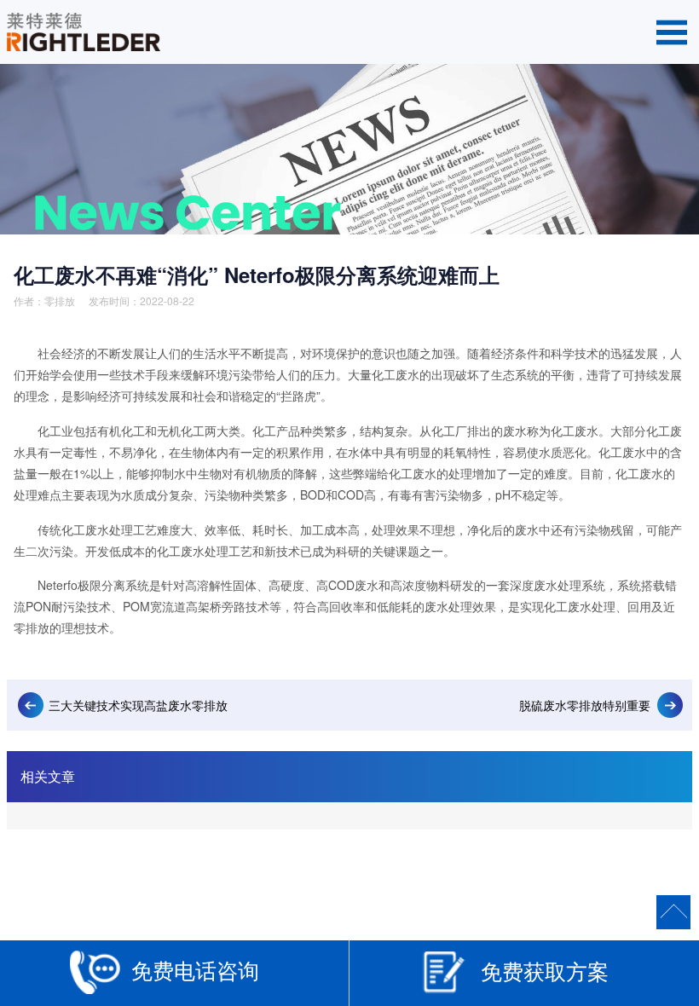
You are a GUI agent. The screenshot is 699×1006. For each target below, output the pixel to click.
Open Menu (671, 32)
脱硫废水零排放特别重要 (584, 705)
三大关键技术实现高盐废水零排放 (138, 705)
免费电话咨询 (195, 970)
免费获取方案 (545, 971)
